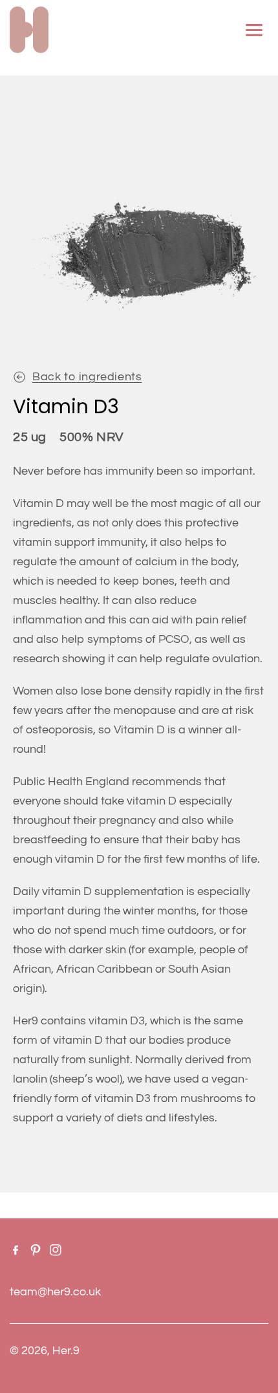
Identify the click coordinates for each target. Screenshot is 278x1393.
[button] (254, 30)
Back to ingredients (87, 377)
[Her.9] (29, 29)
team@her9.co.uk (55, 1292)
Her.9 (66, 1350)
